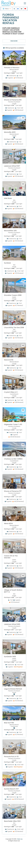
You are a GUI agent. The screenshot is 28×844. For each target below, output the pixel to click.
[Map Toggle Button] (17, 8)
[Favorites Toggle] (25, 8)
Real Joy (19, 839)
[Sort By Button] (14, 8)
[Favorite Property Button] (23, 53)
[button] (4, 57)
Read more (14, 41)
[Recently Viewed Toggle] (21, 8)
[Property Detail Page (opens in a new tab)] (14, 58)
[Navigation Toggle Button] (24, 3)
